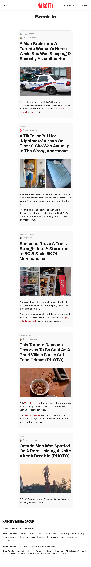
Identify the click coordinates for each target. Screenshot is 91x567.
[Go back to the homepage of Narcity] (45, 5)
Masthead (42, 537)
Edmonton (59, 551)
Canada (13, 546)
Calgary (49, 551)
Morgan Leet (27, 238)
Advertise (13, 534)
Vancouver (40, 551)
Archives (23, 534)
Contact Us (63, 534)
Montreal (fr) (21, 551)
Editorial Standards (29, 537)
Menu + (7, 6)
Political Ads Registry (56, 537)
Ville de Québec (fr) (72, 551)
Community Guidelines (11, 537)
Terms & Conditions (10, 541)
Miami (30, 553)
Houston (63, 553)
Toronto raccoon (32, 403)
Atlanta (47, 553)
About (5, 534)
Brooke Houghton (30, 38)
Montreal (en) (12, 553)
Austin (55, 553)
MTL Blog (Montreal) (47, 546)
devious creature (32, 415)
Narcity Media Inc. (28, 528)
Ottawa (30, 551)
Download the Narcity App (46, 534)
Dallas (22, 553)
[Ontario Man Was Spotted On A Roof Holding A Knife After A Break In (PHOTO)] (45, 478)
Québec (26, 546)
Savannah (38, 553)
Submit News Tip (76, 534)
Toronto (11, 551)
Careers (31, 534)
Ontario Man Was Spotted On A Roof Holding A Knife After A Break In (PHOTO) (45, 451)
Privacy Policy (72, 537)
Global (34, 546)
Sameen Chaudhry (30, 130)
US (20, 546)
